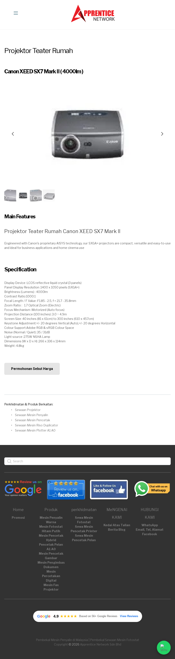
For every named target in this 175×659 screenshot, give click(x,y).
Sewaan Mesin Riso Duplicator (36, 425)
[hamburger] (15, 13)
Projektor (51, 589)
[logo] (93, 13)
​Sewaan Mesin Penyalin (31, 415)
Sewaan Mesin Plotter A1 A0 (35, 430)
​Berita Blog (116, 529)
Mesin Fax (51, 585)
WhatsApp (149, 525)
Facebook (149, 534)
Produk (51, 509)
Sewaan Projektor (28, 410)
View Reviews (129, 616)
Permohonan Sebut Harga (32, 369)
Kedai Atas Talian (117, 525)
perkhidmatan (83, 509)
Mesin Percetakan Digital (51, 576)
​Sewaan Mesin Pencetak (32, 420)
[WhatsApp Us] (164, 646)
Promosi (18, 517)
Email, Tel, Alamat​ (149, 529)
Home (18, 509)
